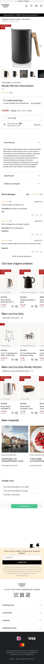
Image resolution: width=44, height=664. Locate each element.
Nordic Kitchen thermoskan (10, 21)
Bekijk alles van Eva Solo (10, 318)
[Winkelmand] (36, 5)
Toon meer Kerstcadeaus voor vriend (16, 487)
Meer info (37, 124)
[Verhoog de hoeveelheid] (8, 506)
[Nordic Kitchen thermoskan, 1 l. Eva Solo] (22, 46)
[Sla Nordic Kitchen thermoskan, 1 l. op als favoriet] (40, 506)
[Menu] (41, 5)
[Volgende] (40, 46)
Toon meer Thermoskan (11, 495)
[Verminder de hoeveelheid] (3, 506)
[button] (7, 93)
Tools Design (6, 82)
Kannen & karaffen (15, 19)
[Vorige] (4, 46)
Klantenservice (8, 605)
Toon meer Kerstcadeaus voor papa (15, 491)
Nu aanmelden (36, 103)
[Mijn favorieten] (31, 5)
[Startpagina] (5, 5)
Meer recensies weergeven (22, 256)
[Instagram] (22, 594)
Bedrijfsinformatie (9, 628)
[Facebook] (16, 594)
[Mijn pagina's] (26, 5)
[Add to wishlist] (12, 306)
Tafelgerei (5, 19)
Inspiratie (6, 620)
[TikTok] (28, 594)
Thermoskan (26, 19)
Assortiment (7, 613)
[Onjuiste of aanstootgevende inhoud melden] (41, 215)
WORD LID (30, 1)
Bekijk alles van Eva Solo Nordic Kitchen (16, 371)
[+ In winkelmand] (16, 306)
